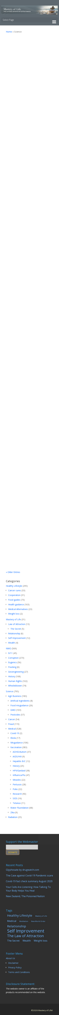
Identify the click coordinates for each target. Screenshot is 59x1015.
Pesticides (44, 51)
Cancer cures (14, 590)
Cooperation (14, 595)
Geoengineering (16, 671)
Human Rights (15, 681)
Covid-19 (27, 126)
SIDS (15, 798)
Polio (15, 789)
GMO (13, 710)
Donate (12, 852)
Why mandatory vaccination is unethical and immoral (29, 321)
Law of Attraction (16, 624)
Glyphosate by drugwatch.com (23, 41)
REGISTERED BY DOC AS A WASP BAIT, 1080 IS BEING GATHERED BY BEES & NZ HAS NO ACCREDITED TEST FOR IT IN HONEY (28, 394)
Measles (17, 779)
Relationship (14, 633)
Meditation (23, 921)
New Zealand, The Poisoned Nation (25, 267)
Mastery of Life (13, 619)
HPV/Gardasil (19, 770)
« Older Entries (13, 572)
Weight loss (14, 613)
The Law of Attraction (25, 936)
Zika (12, 812)
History (11, 676)
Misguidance (16, 742)
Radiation (12, 817)
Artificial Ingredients (20, 700)
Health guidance (30, 51)
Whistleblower (15, 685)
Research (17, 793)
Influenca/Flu (19, 775)
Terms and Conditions (19, 972)
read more (29, 72)
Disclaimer (13, 962)
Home (9, 31)
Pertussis (43, 533)
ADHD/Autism (19, 751)
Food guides (14, 599)
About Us (10, 958)
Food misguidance (19, 705)
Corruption (28, 417)
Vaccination (38, 126)
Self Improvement (17, 638)
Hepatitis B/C (19, 761)
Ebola (13, 737)
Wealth (11, 642)
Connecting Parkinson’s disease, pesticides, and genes (28, 461)
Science (9, 691)
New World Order (38, 921)
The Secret (15, 628)
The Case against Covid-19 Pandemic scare (26, 114)
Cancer (11, 719)
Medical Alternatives (18, 609)
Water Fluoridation (19, 807)
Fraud (11, 724)
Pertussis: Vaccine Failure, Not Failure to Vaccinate (29, 521)
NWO (8, 648)
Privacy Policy (14, 967)
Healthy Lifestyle (14, 585)
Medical (12, 728)
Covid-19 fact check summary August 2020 (26, 210)
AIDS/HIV (17, 756)
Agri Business (14, 696)
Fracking (12, 667)
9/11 (10, 653)
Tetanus (17, 803)
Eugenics (12, 662)
